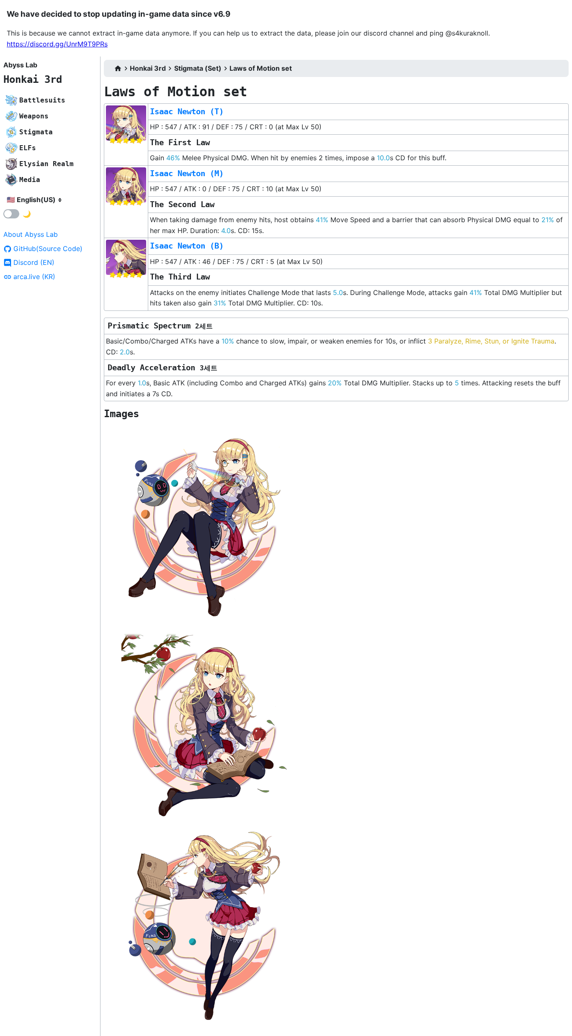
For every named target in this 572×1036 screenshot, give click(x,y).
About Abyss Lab (30, 234)
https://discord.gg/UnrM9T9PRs (57, 44)
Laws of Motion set (260, 68)
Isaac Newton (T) (187, 111)
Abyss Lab (20, 65)
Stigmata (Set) (198, 68)
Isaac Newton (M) (187, 173)
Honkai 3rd (32, 79)
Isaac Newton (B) (187, 245)
